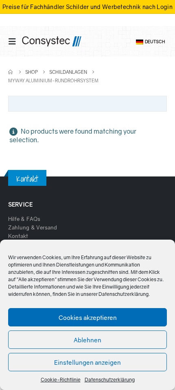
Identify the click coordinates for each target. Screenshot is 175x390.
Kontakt (18, 236)
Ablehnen (87, 340)
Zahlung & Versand (32, 227)
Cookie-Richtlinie (61, 380)
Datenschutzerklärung (123, 294)
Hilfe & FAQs (24, 219)
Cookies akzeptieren (88, 317)
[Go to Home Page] (11, 72)
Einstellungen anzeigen (87, 362)
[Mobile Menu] (14, 41)
